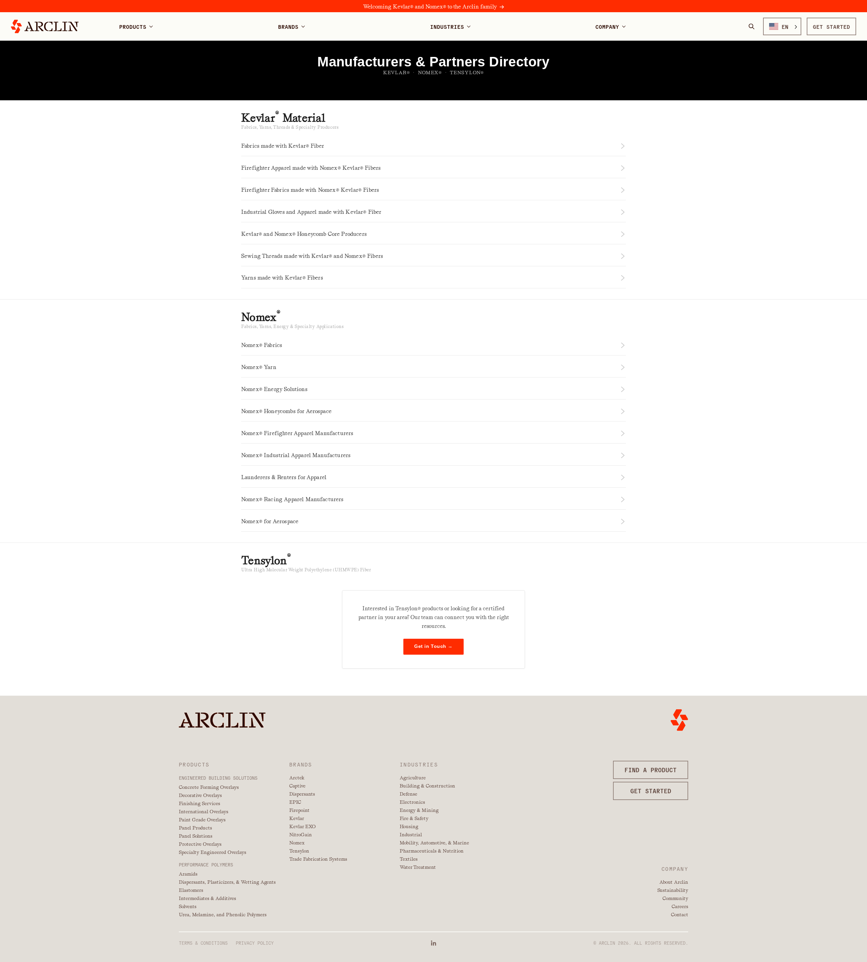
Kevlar (296, 818)
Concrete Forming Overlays (209, 787)
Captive (297, 786)
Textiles (409, 859)
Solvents (187, 906)
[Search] (751, 26)
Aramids (188, 874)
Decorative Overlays (200, 795)
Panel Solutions (195, 836)
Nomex (296, 842)
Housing (409, 826)
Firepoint (299, 810)
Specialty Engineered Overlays (212, 852)
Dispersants (302, 794)
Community (675, 898)
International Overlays (203, 811)
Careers (680, 906)
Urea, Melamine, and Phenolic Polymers (223, 914)
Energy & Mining (419, 810)
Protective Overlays (200, 844)
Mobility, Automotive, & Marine (434, 842)
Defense (408, 794)
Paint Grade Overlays (202, 819)
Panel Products (195, 828)
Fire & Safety (414, 818)
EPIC (295, 802)
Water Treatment (418, 867)
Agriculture (413, 777)
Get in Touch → (433, 646)
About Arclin (673, 882)
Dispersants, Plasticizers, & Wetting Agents (227, 882)
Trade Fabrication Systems (318, 859)
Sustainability (672, 890)
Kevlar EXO (302, 826)
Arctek (296, 777)
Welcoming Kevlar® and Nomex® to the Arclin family (430, 6)
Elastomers (191, 890)
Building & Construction (427, 786)
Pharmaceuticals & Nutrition (432, 851)
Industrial (411, 834)
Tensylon (299, 851)
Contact (679, 914)
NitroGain (300, 834)
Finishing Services (199, 803)
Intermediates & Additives (207, 898)
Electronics (412, 802)
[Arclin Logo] (45, 26)
